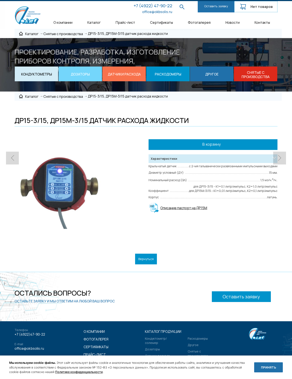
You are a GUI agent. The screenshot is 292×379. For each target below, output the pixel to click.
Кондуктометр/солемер (156, 340)
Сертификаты (161, 22)
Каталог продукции (163, 331)
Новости (233, 22)
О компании (62, 22)
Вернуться (146, 259)
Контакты (262, 22)
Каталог (94, 22)
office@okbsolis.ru (157, 11)
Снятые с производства (198, 353)
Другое (193, 345)
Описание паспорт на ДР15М (183, 208)
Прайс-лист (125, 22)
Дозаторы (152, 349)
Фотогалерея (199, 22)
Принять (268, 367)
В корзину (212, 144)
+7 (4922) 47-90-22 (153, 6)
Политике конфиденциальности (79, 372)
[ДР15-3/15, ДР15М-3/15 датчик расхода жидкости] (58, 186)
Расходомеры (198, 338)
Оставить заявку (216, 6)
